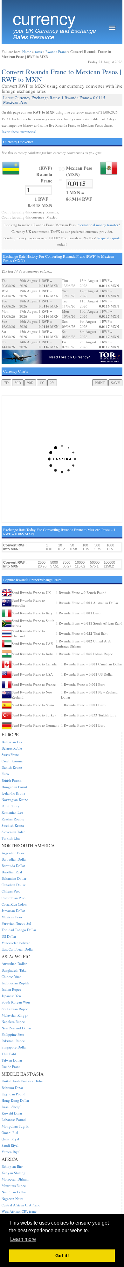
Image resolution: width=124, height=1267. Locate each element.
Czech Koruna (12, 761)
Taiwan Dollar (12, 1060)
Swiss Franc (10, 754)
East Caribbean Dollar (18, 949)
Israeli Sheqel (11, 1106)
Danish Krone (12, 767)
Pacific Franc (11, 1066)
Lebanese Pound (14, 1119)
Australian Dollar (14, 963)
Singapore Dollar (14, 1047)
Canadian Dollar (13, 884)
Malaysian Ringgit (15, 1015)
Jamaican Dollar (13, 910)
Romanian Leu (12, 812)
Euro (5, 773)
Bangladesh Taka (14, 970)
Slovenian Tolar (13, 831)
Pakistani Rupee (13, 1040)
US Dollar (9, 936)
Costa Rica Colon (14, 904)
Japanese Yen (11, 995)
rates (38, 51)
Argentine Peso (13, 852)
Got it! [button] (62, 1255)
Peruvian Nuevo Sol (16, 923)
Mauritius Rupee (14, 1185)
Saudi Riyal (10, 1145)
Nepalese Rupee (13, 1021)
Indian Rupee (11, 989)
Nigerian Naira (12, 1198)
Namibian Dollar (14, 1191)
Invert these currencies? (19, 131)
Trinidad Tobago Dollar (19, 929)
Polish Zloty (10, 806)
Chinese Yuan (12, 976)
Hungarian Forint (14, 786)
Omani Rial (10, 1132)
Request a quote (109, 237)
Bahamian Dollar (14, 878)
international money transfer (97, 224)
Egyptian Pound (13, 1094)
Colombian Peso (13, 897)
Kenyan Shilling (13, 1172)
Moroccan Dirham (15, 1179)
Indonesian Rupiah (15, 983)
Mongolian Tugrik (15, 1126)
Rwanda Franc (55, 51)
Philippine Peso (13, 1034)
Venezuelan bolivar (16, 942)
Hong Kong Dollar (15, 1100)
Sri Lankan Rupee (15, 1008)
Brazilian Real (12, 872)
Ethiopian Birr (12, 1166)
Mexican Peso (12, 917)
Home (26, 51)
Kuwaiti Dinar (12, 1113)
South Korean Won (16, 1002)
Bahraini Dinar (12, 1087)
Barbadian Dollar (14, 859)
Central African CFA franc (21, 1205)
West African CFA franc (19, 1211)
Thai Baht (9, 1053)
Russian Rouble (13, 819)
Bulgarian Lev (12, 741)
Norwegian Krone (15, 799)
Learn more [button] (23, 1239)
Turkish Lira (11, 838)
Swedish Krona (13, 825)
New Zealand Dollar (16, 1028)
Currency (44, 17)
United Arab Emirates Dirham (23, 1080)
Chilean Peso (11, 891)
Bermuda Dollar (13, 865)
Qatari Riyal (10, 1139)
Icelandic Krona (13, 793)
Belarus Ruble (12, 748)
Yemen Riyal (11, 1151)
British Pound (12, 780)
